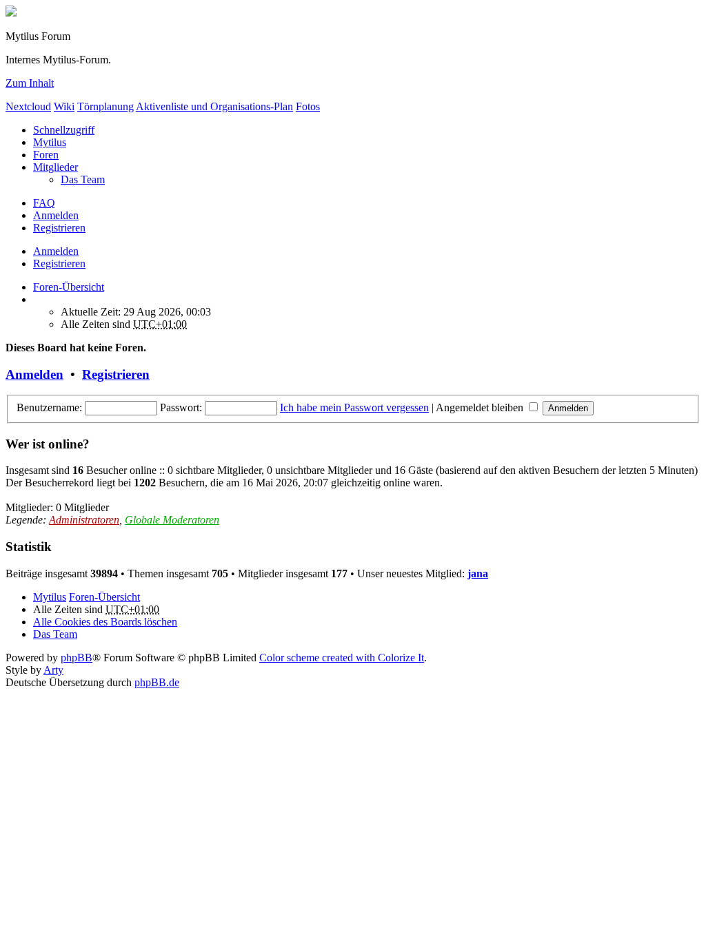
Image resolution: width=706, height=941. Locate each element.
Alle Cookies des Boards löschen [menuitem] (105, 622)
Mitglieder (55, 167)
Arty (53, 670)
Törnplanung (105, 106)
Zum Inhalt (30, 83)
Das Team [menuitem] (83, 179)
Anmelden (56, 251)
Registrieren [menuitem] (59, 228)
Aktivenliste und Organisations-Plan (214, 106)
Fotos (308, 106)
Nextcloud (28, 106)
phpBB (76, 657)
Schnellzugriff (63, 130)
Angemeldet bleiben (481, 407)
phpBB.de (156, 682)
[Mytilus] (11, 13)
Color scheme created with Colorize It (341, 657)
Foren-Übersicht (104, 597)
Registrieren (59, 263)
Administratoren (84, 520)
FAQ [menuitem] (44, 203)
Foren (46, 155)
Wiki (64, 106)
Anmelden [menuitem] (56, 215)
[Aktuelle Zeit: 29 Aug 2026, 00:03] (37, 299)
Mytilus (49, 142)
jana (477, 573)
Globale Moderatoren (172, 520)
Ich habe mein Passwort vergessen (354, 407)
